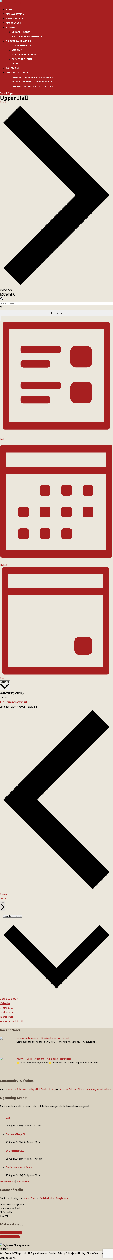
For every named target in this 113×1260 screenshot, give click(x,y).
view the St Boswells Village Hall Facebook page (32, 1089)
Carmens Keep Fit (16, 1134)
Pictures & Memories (18, 40)
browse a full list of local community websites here (85, 1089)
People (16, 63)
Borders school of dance (19, 1167)
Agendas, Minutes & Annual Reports (33, 81)
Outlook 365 (6, 1008)
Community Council (17, 72)
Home (9, 9)
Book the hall (23, 1181)
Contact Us (12, 67)
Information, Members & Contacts (32, 77)
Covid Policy (79, 1253)
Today (3, 898)
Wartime (17, 49)
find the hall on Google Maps (54, 1198)
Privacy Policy (65, 1253)
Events (3, 102)
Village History (21, 31)
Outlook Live (7, 1012)
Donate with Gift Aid (10, 1232)
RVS (8, 1117)
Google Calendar (8, 999)
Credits (52, 1253)
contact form (29, 1198)
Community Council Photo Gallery (32, 86)
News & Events (14, 18)
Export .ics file (7, 1017)
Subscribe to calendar (12, 916)
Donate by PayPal (9, 1236)
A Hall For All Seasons (25, 54)
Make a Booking (15, 13)
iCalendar (5, 1003)
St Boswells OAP (15, 1150)
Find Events (56, 313)
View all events (7, 1181)
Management (13, 22)
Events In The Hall (23, 58)
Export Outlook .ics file (12, 1021)
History (10, 27)
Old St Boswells (21, 45)
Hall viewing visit (13, 702)
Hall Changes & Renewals (27, 36)
